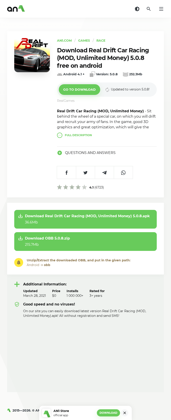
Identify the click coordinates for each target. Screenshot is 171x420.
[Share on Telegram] (104, 172)
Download (108, 412)
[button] (79, 89)
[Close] (124, 412)
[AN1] (9, 410)
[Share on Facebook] (66, 172)
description (78, 135)
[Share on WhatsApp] (123, 172)
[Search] (148, 9)
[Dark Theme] (137, 9)
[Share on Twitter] (85, 172)
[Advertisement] (85, 351)
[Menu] (161, 9)
